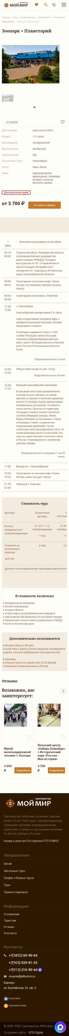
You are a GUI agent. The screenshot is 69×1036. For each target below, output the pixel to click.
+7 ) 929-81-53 (23, 963)
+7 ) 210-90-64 (23, 970)
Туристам (10, 920)
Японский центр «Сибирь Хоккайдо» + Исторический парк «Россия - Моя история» (51, 752)
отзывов (11, 122)
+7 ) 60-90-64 (23, 955)
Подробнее (23, 770)
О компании (11, 914)
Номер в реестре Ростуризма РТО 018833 (31, 841)
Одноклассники (17, 1005)
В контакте (14, 998)
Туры (7, 885)
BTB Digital (36, 1032)
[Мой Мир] (15, 5)
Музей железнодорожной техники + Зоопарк (17, 752)
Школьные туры (14, 871)
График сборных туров (19, 878)
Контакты (10, 933)
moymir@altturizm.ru (22, 976)
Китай (8, 863)
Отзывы (9, 927)
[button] (34, 107)
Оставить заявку (44, 205)
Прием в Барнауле (16, 892)
